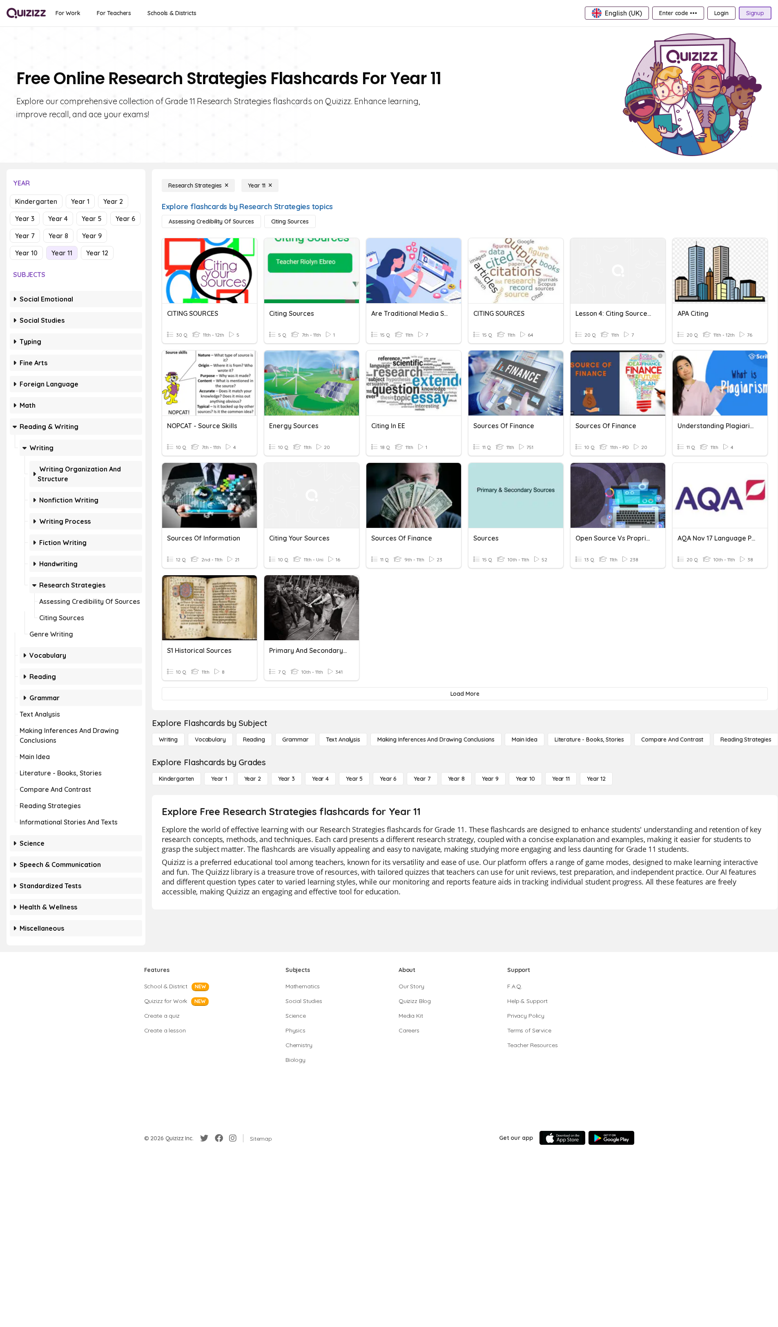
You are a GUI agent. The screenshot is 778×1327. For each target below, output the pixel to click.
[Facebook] (219, 1138)
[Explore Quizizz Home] (26, 13)
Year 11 (61, 253)
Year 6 (125, 218)
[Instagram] (232, 1138)
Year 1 (80, 201)
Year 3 (24, 218)
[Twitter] (204, 1138)
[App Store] (562, 1138)
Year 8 (58, 236)
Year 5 (92, 218)
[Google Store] (611, 1138)
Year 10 (26, 253)
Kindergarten (36, 201)
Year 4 (58, 218)
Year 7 (25, 236)
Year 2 (113, 201)
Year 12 (97, 253)
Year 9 (92, 236)
